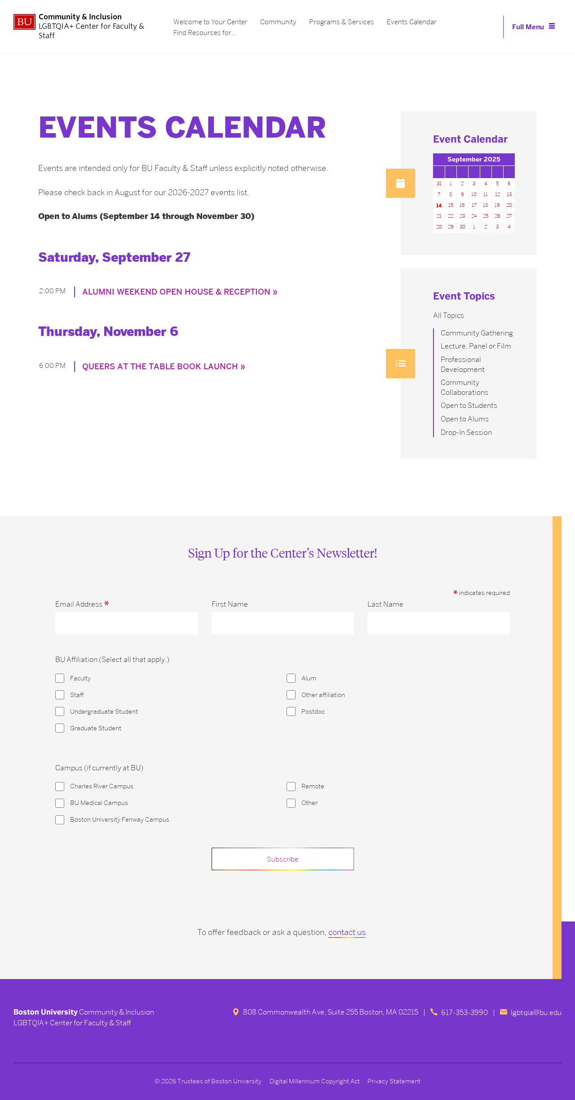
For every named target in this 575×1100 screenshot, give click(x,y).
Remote (312, 786)
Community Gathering (477, 333)
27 (509, 216)
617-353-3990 (464, 1012)
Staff (77, 695)
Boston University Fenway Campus (119, 819)
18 (485, 205)
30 (462, 227)
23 (462, 216)
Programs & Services (341, 22)
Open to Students (469, 405)
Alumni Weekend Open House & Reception (176, 291)
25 (485, 216)
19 (497, 205)
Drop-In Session (466, 432)
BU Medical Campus (99, 803)
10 (474, 194)
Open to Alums (465, 419)
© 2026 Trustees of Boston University (208, 1081)
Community (278, 22)
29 (451, 227)
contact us (347, 932)
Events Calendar (412, 22)
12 (497, 194)
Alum (308, 678)
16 (462, 205)
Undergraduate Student (104, 711)
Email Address (82, 604)
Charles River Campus (101, 786)
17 (474, 205)
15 (450, 205)
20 (509, 205)
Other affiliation (323, 695)
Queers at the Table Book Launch (160, 366)
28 (439, 227)
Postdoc (313, 711)
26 (497, 216)
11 (485, 194)
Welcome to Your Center (210, 22)
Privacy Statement (393, 1081)
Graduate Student (95, 728)
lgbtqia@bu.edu (536, 1012)
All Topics (448, 315)
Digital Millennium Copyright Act (315, 1081)
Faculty (80, 678)
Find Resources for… (205, 32)
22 (450, 216)
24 (474, 216)
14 (439, 205)
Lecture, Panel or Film (476, 346)
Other (309, 803)
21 (439, 216)
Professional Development (463, 364)
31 (439, 184)
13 (509, 194)
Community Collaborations (464, 387)
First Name (230, 604)
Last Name (385, 604)
